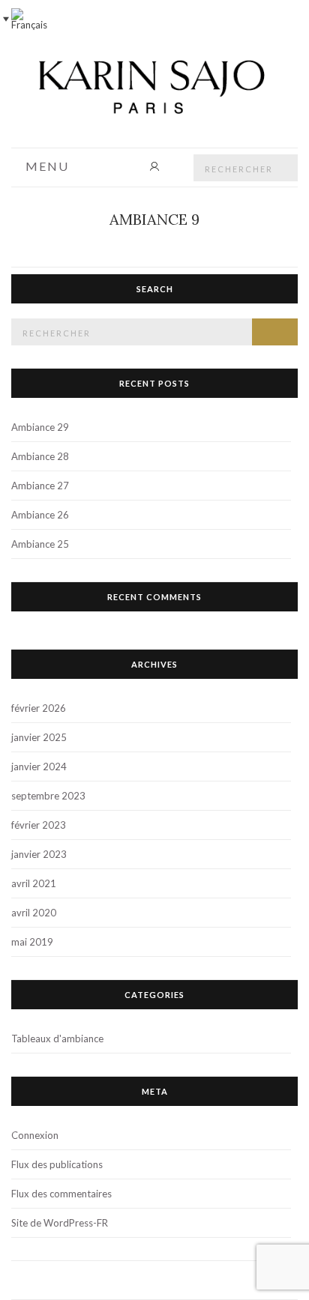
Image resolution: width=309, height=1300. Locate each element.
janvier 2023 (39, 854)
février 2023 (38, 825)
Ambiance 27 (40, 486)
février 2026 (38, 708)
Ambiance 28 (40, 456)
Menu (45, 166)
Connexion (34, 1135)
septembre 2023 (48, 796)
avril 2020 (33, 913)
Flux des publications (57, 1164)
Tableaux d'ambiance (57, 1038)
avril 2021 (33, 883)
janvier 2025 (39, 737)
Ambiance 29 (40, 427)
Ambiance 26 (40, 515)
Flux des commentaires (61, 1194)
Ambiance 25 (40, 544)
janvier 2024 (39, 767)
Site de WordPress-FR (59, 1223)
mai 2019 (32, 942)
